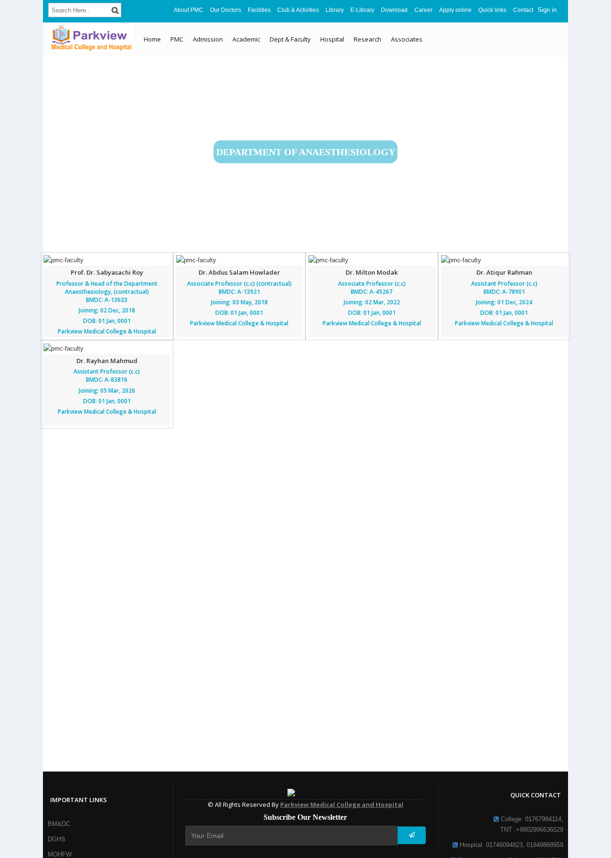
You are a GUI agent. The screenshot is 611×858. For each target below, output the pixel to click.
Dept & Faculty (290, 39)
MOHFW (60, 854)
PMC (176, 39)
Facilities (259, 10)
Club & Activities (298, 10)
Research (367, 39)
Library (335, 10)
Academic (246, 39)
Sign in (547, 9)
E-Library (362, 10)
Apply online (455, 10)
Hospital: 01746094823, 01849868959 (510, 844)
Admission (208, 39)
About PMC (188, 10)
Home (152, 39)
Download (394, 10)
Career (423, 10)
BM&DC (59, 823)
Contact (523, 10)
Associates (406, 39)
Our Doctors (225, 10)
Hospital (332, 39)
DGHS (56, 839)
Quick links (492, 10)
